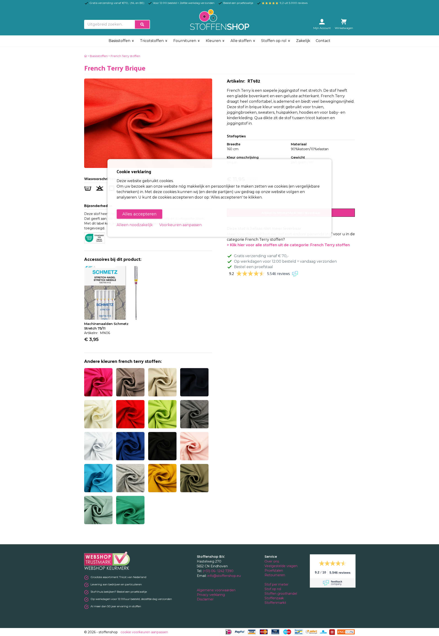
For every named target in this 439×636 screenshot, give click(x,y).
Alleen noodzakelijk (135, 225)
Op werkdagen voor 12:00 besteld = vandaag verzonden (285, 261)
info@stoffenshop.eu (224, 576)
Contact (323, 41)
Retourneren (275, 575)
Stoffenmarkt (275, 603)
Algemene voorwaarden (216, 590)
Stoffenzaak (275, 598)
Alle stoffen (241, 41)
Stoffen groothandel (281, 594)
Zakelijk (303, 41)
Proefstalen (274, 570)
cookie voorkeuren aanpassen (144, 632)
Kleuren (214, 41)
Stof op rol (273, 589)
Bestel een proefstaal (253, 267)
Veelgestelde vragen (281, 566)
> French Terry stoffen (124, 56)
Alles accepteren (139, 214)
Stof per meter (277, 584)
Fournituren (185, 41)
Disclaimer (205, 599)
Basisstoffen (120, 41)
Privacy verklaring (211, 595)
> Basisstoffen (98, 56)
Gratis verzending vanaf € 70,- (261, 256)
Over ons (272, 561)
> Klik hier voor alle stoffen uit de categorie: (288, 245)
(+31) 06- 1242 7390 (218, 571)
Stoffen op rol (274, 41)
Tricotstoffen (152, 41)
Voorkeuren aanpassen (180, 225)
